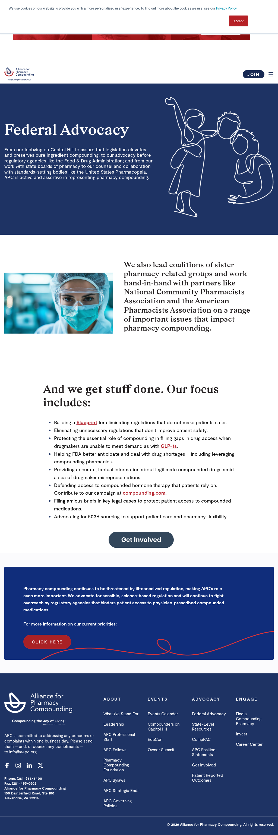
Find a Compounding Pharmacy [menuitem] (248, 718)
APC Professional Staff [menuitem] (119, 737)
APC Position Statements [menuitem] (203, 752)
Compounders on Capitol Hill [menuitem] (163, 726)
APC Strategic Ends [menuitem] (121, 790)
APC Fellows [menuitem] (114, 749)
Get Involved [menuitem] (204, 764)
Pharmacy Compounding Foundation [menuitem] (116, 764)
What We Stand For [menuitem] (120, 713)
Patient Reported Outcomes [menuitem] (207, 777)
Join (253, 74)
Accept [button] (238, 21)
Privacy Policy (226, 8)
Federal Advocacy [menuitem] (209, 713)
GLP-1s (169, 446)
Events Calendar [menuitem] (163, 713)
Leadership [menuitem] (113, 724)
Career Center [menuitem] (249, 744)
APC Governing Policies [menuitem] (117, 803)
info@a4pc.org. (23, 751)
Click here (47, 641)
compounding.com (144, 493)
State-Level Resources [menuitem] (203, 726)
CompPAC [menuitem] (201, 739)
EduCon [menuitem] (155, 739)
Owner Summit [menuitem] (161, 749)
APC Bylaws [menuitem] (114, 780)
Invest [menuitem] (241, 733)
